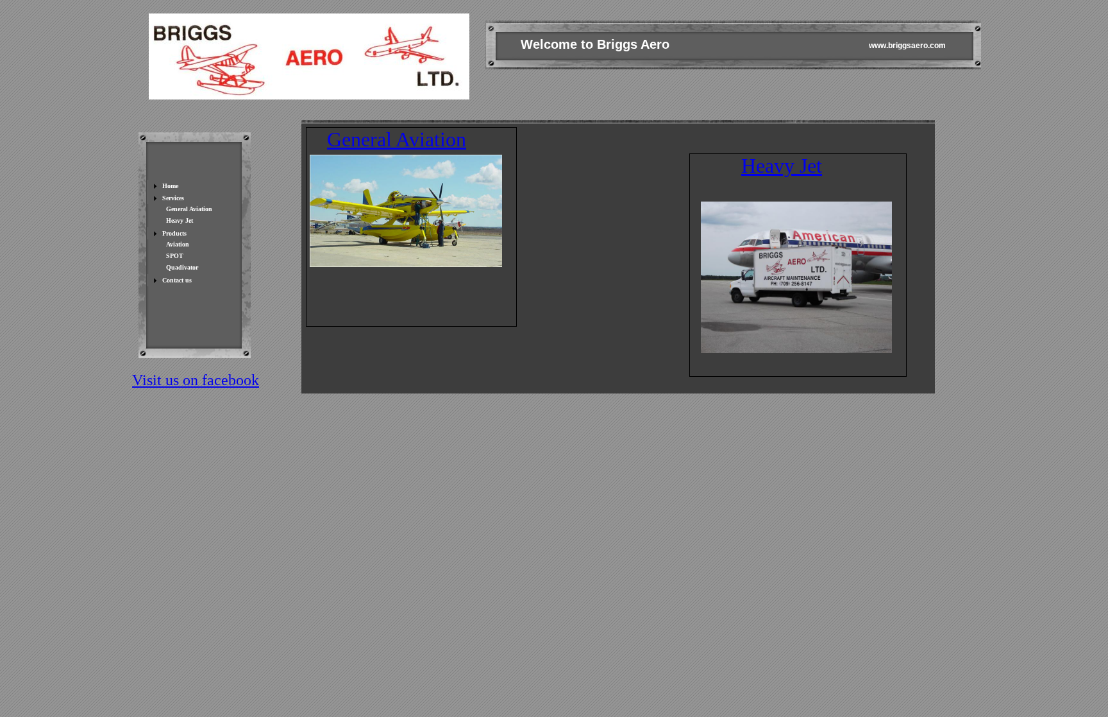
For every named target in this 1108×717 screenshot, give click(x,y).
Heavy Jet (781, 165)
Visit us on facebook (195, 380)
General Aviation (396, 139)
